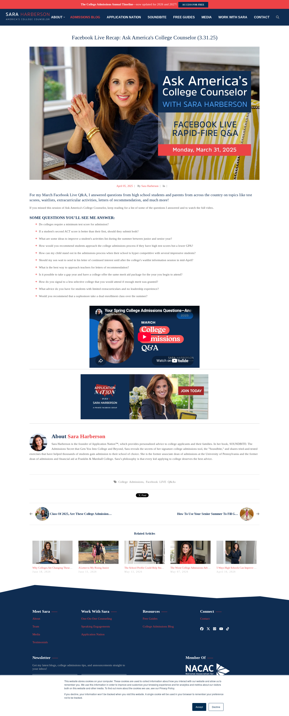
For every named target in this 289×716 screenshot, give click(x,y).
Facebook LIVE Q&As (161, 481)
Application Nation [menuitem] (124, 17)
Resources (151, 611)
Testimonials (40, 642)
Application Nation (93, 634)
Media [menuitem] (207, 17)
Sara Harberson (149, 186)
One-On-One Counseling (96, 618)
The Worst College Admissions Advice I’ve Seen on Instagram (203, 567)
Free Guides (150, 618)
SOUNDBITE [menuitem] (157, 17)
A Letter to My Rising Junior (93, 567)
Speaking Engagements (95, 626)
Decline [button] (216, 707)
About (36, 618)
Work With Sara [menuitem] (232, 17)
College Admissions (131, 481)
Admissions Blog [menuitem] (85, 17)
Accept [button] (199, 707)
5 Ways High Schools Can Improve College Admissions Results (250, 567)
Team (35, 626)
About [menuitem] (57, 17)
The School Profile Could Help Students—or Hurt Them (154, 567)
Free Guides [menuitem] (184, 17)
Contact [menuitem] (262, 17)
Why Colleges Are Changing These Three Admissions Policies (65, 567)
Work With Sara (95, 611)
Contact (205, 618)
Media (36, 634)
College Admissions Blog (158, 626)
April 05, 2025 (124, 186)
